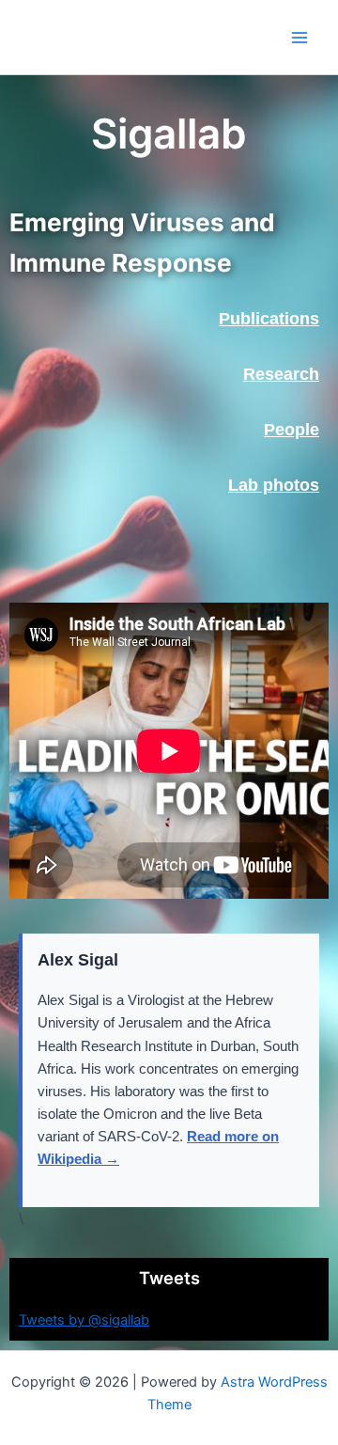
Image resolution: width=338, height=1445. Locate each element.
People (291, 429)
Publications (269, 318)
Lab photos (273, 485)
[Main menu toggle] (299, 37)
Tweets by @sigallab (84, 1319)
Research (281, 374)
